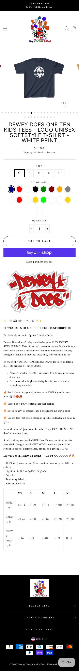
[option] (39, 5)
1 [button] (2, 113)
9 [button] (28, 113)
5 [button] (15, 113)
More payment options (39, 261)
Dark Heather (60, 199)
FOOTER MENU (39, 606)
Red (19, 189)
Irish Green (43, 189)
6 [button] (19, 113)
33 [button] (51, 117)
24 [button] (77, 113)
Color (39, 182)
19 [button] (61, 113)
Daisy (51, 199)
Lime (43, 199)
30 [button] (42, 117)
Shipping (27, 152)
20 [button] (64, 113)
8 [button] (25, 113)
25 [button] (25, 117)
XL (59, 173)
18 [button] (58, 113)
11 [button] (35, 113)
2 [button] (6, 113)
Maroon (51, 189)
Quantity (39, 221)
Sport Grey (68, 189)
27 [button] (32, 117)
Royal (27, 189)
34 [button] (54, 117)
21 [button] (68, 113)
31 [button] (45, 117)
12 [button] (38, 113)
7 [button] (22, 113)
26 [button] (29, 117)
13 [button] (42, 113)
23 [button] (74, 113)
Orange (60, 189)
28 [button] (35, 117)
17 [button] (55, 113)
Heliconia (27, 199)
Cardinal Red (19, 199)
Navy (11, 189)
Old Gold (35, 199)
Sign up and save (39, 629)
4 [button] (12, 113)
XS (19, 173)
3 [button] (9, 113)
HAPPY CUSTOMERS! (39, 618)
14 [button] (45, 113)
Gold (68, 199)
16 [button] (51, 113)
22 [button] (71, 113)
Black (35, 189)
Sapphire (39, 210)
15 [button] (48, 113)
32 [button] (48, 117)
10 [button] (32, 113)
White (11, 199)
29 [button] (38, 117)
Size (39, 166)
